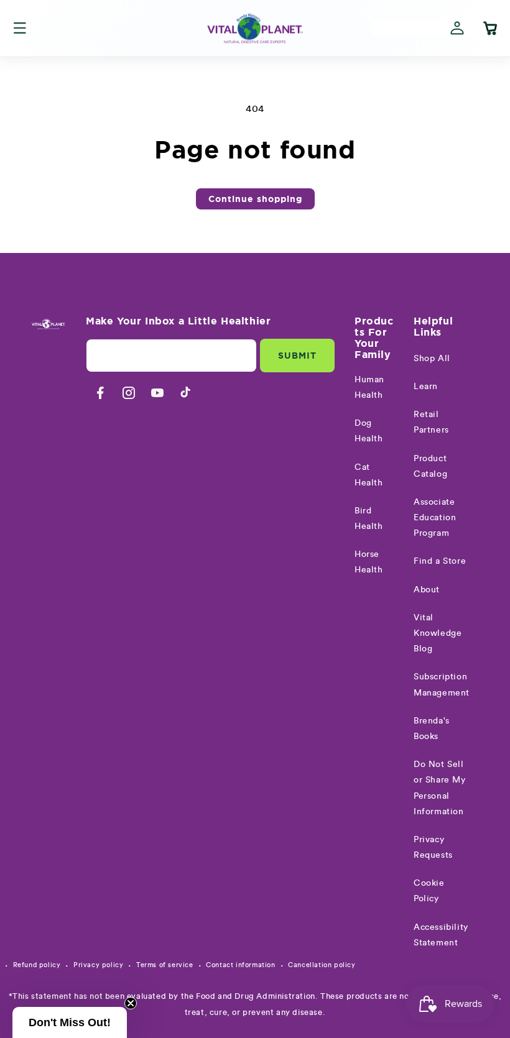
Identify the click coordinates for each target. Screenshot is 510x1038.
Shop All (432, 358)
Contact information (240, 965)
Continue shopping (255, 199)
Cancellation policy (321, 965)
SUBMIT (297, 356)
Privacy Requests (433, 847)
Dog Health (369, 431)
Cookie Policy (429, 891)
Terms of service (164, 965)
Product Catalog (430, 466)
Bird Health (369, 519)
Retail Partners (431, 422)
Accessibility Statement (441, 935)
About (427, 590)
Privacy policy (98, 965)
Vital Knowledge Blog (437, 633)
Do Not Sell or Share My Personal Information (440, 788)
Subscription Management (442, 685)
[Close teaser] (130, 1003)
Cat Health (369, 475)
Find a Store (440, 561)
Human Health (369, 387)
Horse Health (369, 562)
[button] (19, 28)
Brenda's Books (432, 729)
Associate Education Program (435, 518)
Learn (426, 386)
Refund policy (37, 965)
